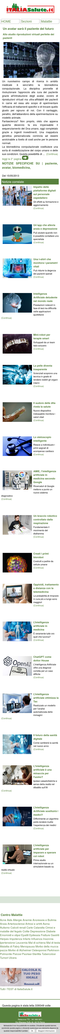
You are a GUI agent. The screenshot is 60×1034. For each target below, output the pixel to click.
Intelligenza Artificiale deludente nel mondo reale (45, 297)
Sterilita (36, 954)
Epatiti (25, 935)
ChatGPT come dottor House (42, 658)
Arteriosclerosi (16, 923)
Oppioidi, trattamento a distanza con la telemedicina (46, 588)
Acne (3, 920)
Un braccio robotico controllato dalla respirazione (45, 519)
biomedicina (21, 167)
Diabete (51, 931)
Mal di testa (53, 942)
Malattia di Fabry (10, 946)
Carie (30, 927)
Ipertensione (7, 942)
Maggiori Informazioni (46, 1031)
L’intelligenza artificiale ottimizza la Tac (46, 697)
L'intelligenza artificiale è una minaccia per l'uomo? (42, 771)
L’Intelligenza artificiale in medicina (41, 625)
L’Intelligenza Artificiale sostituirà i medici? (45, 811)
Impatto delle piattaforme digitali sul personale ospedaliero (44, 192)
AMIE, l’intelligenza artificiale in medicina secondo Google (44, 476)
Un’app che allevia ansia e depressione (45, 226)
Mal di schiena (37, 942)
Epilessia (34, 935)
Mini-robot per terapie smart (41, 336)
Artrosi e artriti (33, 923)
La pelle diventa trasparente (42, 367)
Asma (46, 923)
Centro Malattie (11, 914)
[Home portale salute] (30, 15)
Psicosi (17, 954)
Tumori (4, 957)
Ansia (3, 923)
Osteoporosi (39, 950)
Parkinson (53, 950)
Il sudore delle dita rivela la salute (44, 404)
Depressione (37, 931)
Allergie (17, 920)
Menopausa (27, 946)
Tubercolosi (49, 954)
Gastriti (55, 935)
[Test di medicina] (21, 985)
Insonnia (48, 939)
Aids (9, 920)
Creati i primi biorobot (41, 555)
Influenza (36, 939)
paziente (51, 163)
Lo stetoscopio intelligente (42, 439)
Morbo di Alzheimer (19, 950)
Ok (32, 1031)
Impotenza (15, 939)
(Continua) (38, 208)
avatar (6, 167)
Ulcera (13, 957)
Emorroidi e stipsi (10, 935)
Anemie (27, 920)
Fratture (45, 935)
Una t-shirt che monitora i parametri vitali (45, 262)
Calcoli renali (18, 927)
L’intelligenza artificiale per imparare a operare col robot (44, 850)
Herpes (4, 939)
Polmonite (6, 954)
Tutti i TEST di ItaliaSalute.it (16, 989)
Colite (26, 931)
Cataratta (39, 927)
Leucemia (22, 942)
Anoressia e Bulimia (44, 920)
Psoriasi (27, 954)
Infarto (27, 939)
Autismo (5, 927)
